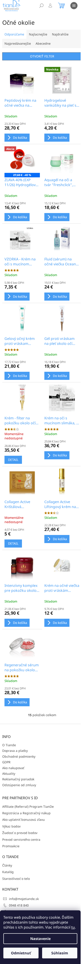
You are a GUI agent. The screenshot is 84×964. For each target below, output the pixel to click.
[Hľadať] (41, 5)
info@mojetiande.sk (24, 899)
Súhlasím (59, 953)
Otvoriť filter (42, 56)
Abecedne (43, 43)
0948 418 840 (19, 905)
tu (73, 927)
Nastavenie (40, 938)
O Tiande (9, 745)
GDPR (6, 762)
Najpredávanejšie (17, 43)
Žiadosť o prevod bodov (19, 833)
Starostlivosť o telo (16, 878)
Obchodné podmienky (18, 756)
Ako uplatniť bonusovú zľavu (23, 819)
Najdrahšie (60, 34)
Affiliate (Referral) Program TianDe (28, 806)
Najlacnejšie (38, 34)
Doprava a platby (15, 750)
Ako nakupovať (13, 768)
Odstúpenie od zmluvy (19, 785)
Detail (13, 460)
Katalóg (8, 872)
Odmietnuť (21, 953)
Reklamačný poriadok (18, 779)
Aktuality (8, 773)
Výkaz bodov (11, 826)
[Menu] (73, 5)
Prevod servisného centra (21, 839)
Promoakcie (10, 846)
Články (7, 865)
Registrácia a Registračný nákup (26, 813)
